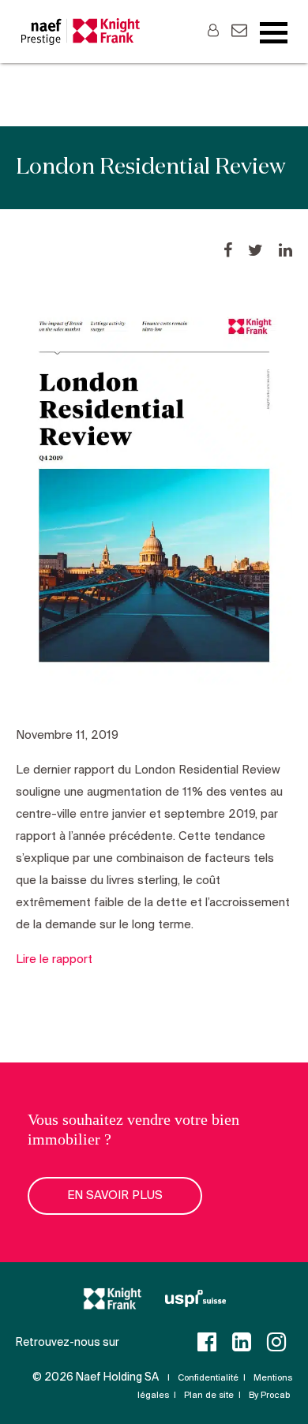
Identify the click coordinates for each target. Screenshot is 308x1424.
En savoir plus (115, 1196)
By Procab (269, 1395)
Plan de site (209, 1395)
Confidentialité (208, 1378)
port (80, 960)
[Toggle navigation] (273, 33)
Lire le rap (42, 960)
